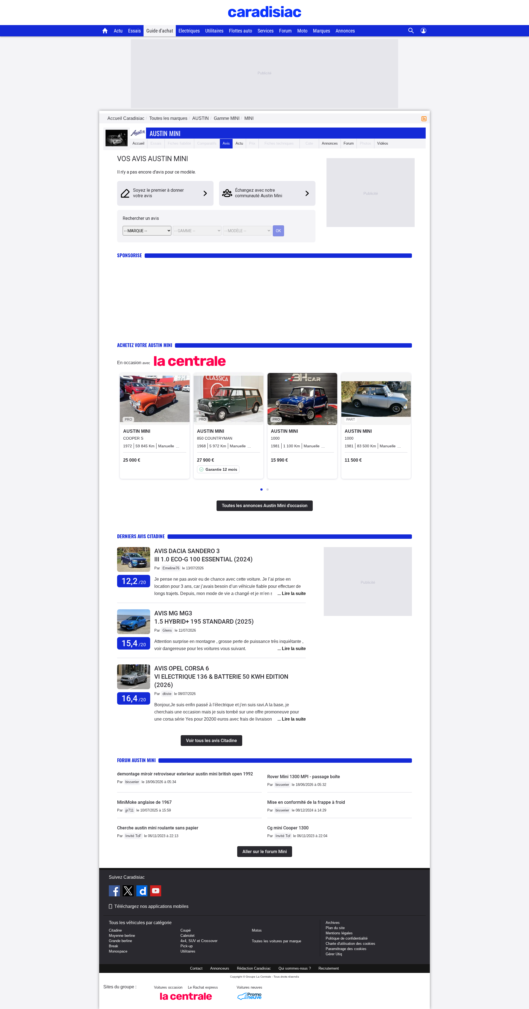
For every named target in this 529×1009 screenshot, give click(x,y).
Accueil (138, 143)
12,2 (134, 581)
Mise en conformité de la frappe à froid (306, 802)
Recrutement (329, 968)
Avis (226, 143)
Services (266, 31)
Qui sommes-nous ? (295, 968)
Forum (285, 31)
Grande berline (120, 941)
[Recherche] (411, 30)
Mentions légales (339, 933)
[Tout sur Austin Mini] (117, 145)
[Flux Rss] (425, 118)
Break (113, 946)
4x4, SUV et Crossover (198, 941)
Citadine (115, 930)
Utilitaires (214, 31)
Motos (257, 930)
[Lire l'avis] (133, 572)
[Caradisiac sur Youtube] (155, 891)
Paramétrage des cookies (346, 949)
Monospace (118, 951)
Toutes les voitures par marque (276, 941)
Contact (196, 968)
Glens (167, 630)
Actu (118, 31)
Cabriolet (187, 936)
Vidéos (382, 143)
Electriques (189, 31)
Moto (302, 31)
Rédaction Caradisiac (254, 968)
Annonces (345, 31)
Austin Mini (165, 133)
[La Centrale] (186, 1001)
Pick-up (186, 946)
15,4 (134, 643)
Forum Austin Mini (136, 760)
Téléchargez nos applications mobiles (151, 906)
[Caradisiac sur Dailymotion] (142, 891)
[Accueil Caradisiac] (105, 30)
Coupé (185, 930)
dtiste (167, 694)
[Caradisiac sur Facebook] (115, 891)
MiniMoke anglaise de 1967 (144, 802)
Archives (333, 923)
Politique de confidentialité (347, 938)
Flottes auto (240, 31)
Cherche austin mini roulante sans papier (157, 828)
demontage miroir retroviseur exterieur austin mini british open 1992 (185, 774)
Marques (321, 31)
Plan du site (335, 928)
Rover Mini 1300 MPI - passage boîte (303, 776)
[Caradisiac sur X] (129, 891)
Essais (134, 31)
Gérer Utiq (334, 954)
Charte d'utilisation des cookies (350, 944)
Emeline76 (171, 568)
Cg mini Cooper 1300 (288, 828)
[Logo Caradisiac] (264, 22)
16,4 (134, 698)
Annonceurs (219, 968)
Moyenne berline (122, 936)
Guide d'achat (159, 31)
